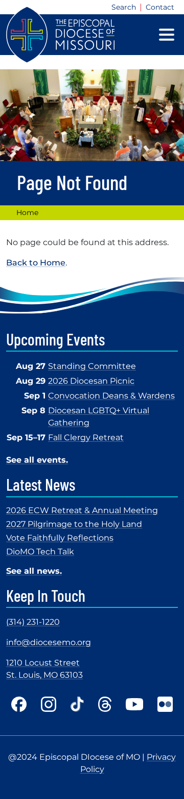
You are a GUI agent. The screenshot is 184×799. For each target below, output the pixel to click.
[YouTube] (134, 704)
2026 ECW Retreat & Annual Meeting (82, 510)
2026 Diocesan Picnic (91, 381)
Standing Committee (92, 366)
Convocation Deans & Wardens (111, 396)
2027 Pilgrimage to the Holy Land (74, 524)
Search (123, 7)
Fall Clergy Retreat (86, 437)
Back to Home (35, 263)
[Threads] (104, 704)
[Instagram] (48, 704)
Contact (160, 7)
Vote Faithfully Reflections (59, 538)
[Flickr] (165, 704)
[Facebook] (19, 704)
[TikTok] (77, 704)
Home (27, 212)
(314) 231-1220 (33, 622)
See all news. (34, 571)
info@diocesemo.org (48, 642)
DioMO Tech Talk (40, 551)
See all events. (37, 460)
